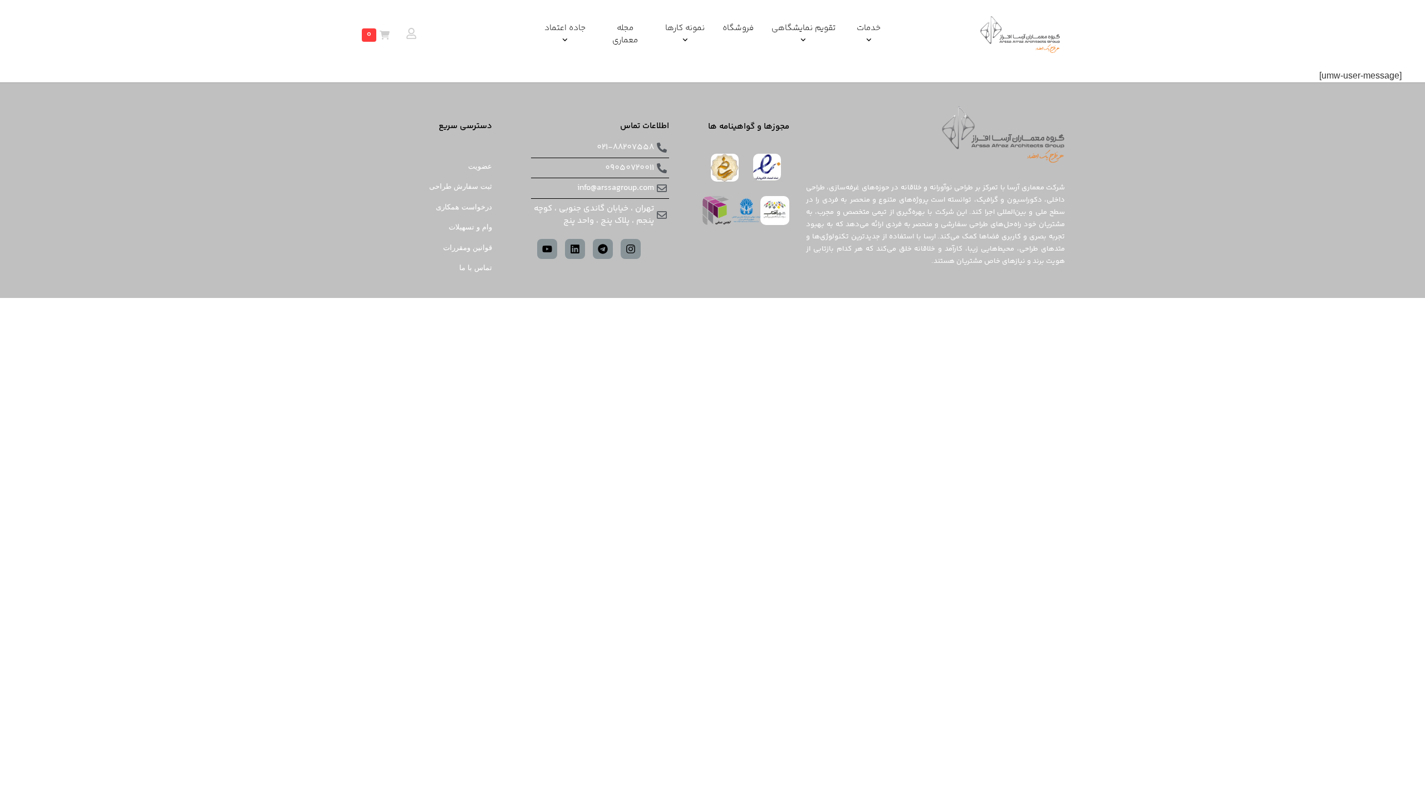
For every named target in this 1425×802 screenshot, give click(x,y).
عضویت (480, 166)
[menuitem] (869, 34)
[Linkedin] (575, 249)
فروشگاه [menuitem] (738, 28)
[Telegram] (603, 249)
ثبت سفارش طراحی (460, 186)
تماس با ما (475, 267)
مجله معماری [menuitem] (625, 34)
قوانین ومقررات (467, 247)
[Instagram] (631, 249)
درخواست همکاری (464, 207)
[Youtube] (547, 249)
